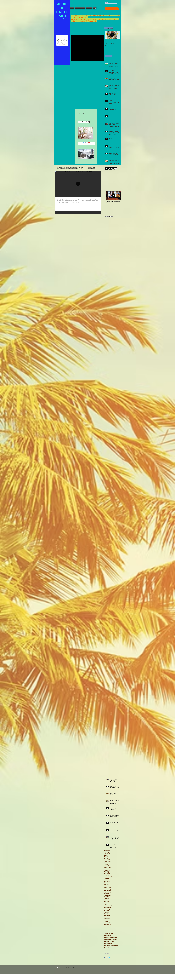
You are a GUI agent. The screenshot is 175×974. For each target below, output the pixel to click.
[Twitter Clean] (56, 967)
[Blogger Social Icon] (106, 957)
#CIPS (105, 935)
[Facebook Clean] (57, 967)
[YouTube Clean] (59, 967)
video (108, 947)
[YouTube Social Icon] (89, 142)
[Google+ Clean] (90, 142)
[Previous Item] (106, 35)
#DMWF (109, 935)
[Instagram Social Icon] (85, 142)
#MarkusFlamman (108, 939)
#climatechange (107, 941)
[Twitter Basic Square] (109, 957)
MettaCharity (107, 945)
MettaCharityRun (114, 945)
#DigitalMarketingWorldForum (110, 937)
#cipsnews (115, 939)
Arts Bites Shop (62, 19)
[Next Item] (118, 195)
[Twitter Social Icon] (83, 142)
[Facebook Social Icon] (87, 142)
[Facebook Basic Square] (104, 957)
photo (105, 947)
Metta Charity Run (108, 943)
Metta (112, 941)
